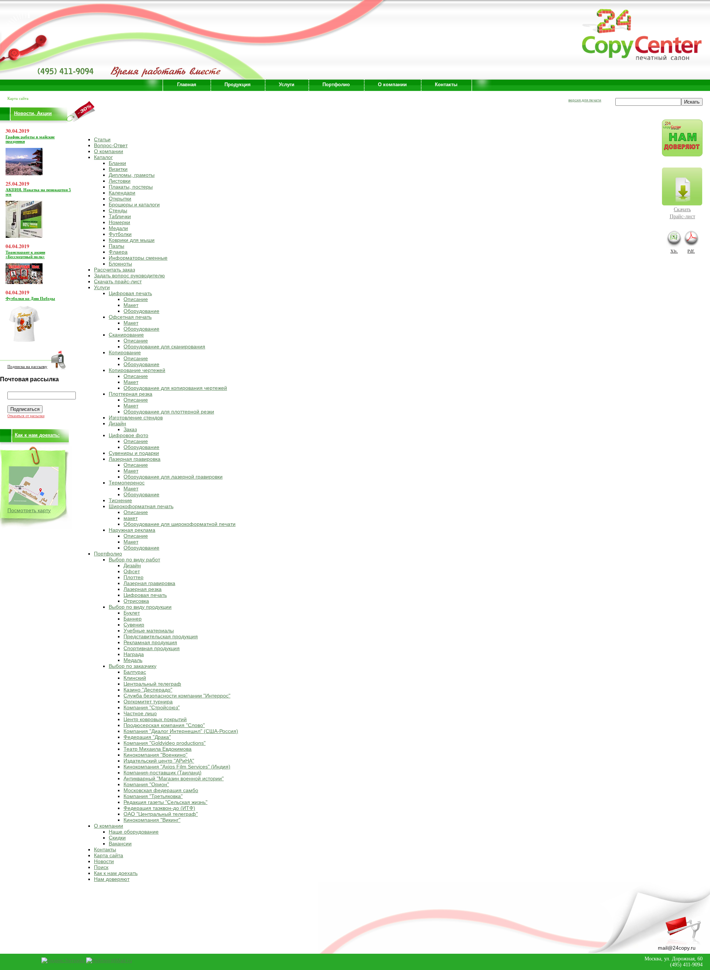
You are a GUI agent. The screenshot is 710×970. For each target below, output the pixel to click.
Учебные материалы (149, 630)
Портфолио (336, 84)
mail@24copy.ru (677, 948)
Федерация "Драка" (147, 737)
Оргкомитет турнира (148, 701)
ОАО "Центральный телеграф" (161, 814)
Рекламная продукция (150, 642)
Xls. (674, 251)
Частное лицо (140, 713)
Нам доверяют (111, 879)
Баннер (133, 619)
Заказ (130, 429)
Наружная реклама (132, 530)
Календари (122, 193)
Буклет (132, 613)
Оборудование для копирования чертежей (175, 388)
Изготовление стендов (136, 417)
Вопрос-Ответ (111, 145)
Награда (134, 654)
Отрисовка (136, 601)
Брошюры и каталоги (134, 204)
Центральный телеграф (152, 684)
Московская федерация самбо (161, 790)
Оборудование (141, 311)
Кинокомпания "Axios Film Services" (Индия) (177, 767)
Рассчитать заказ (114, 270)
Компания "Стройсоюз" (152, 707)
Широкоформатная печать (141, 506)
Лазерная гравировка (134, 459)
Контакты (446, 84)
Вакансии (120, 843)
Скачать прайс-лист (118, 281)
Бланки (117, 163)
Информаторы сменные (138, 258)
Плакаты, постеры (131, 187)
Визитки (118, 169)
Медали (118, 228)
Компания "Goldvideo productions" (165, 743)
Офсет (132, 571)
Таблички (120, 216)
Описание (136, 299)
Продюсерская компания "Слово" (164, 725)
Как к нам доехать (116, 873)
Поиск (101, 867)
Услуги (286, 84)
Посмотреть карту (29, 510)
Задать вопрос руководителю (129, 275)
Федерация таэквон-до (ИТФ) (159, 808)
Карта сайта (108, 855)
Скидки (117, 838)
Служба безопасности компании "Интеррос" (177, 696)
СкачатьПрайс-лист (682, 213)
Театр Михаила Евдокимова (158, 749)
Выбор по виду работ (134, 559)
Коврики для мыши (132, 240)
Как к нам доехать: (37, 435)
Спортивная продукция (152, 648)
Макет (131, 305)
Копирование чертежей (137, 370)
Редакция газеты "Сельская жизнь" (165, 802)
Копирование (125, 352)
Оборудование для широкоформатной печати (180, 524)
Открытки (120, 199)
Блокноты (120, 264)
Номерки (119, 222)
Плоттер (133, 577)
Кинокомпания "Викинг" (152, 820)
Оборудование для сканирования (164, 346)
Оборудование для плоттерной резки (169, 412)
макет (131, 518)
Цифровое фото (128, 435)
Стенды (118, 210)
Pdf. (691, 251)
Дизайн (117, 423)
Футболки (120, 234)
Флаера (118, 252)
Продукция (237, 84)
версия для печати (584, 100)
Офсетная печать (130, 317)
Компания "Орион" (146, 784)
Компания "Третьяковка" (153, 796)
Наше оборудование (134, 832)
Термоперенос (127, 483)
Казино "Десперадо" (148, 690)
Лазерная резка (143, 589)
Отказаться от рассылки (25, 416)
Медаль (133, 660)
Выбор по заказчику (132, 666)
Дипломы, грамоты (132, 175)
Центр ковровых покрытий (155, 719)
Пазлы (116, 246)
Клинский (135, 678)
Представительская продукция (161, 636)
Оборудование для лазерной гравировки (173, 477)
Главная (186, 84)
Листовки (120, 181)
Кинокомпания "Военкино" (155, 755)
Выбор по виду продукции (140, 607)
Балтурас (135, 672)
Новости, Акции (33, 113)
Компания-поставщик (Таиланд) (163, 772)
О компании (392, 84)
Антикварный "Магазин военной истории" (174, 778)
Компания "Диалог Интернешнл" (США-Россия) (181, 731)
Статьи (102, 139)
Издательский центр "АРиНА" (159, 761)
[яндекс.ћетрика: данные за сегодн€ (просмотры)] (63, 960)
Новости (104, 861)
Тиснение (120, 500)
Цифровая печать (130, 293)
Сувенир (134, 625)
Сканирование (126, 335)
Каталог (103, 157)
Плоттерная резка (130, 394)
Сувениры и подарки (134, 453)
